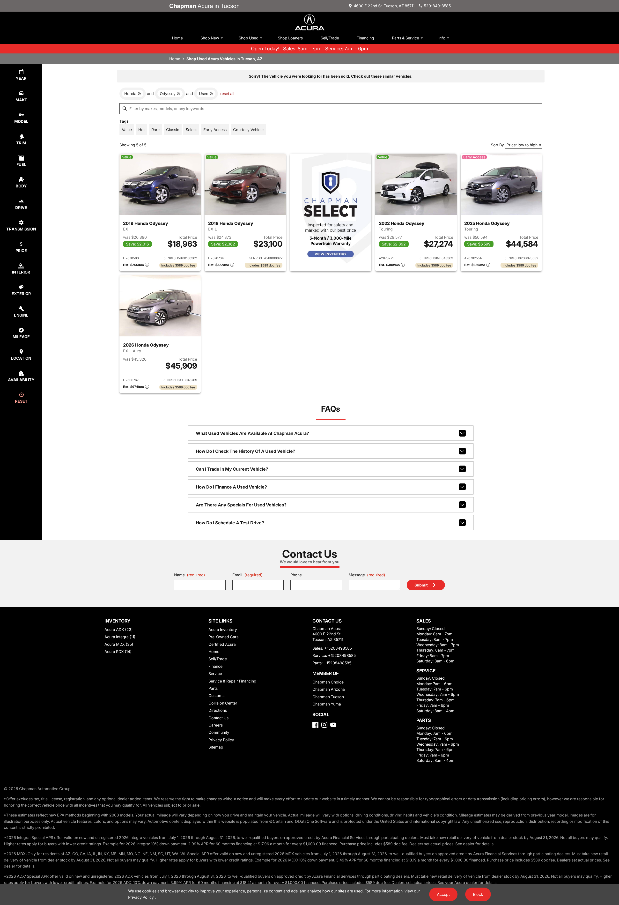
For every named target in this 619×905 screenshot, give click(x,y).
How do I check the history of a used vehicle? (245, 451)
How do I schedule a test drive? (230, 522)
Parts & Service (405, 38)
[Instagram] (324, 725)
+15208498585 (338, 648)
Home (177, 38)
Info (441, 38)
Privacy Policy (221, 739)
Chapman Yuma (326, 704)
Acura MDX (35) (118, 644)
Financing (365, 38)
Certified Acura (222, 644)
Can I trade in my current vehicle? (232, 469)
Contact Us (218, 717)
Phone (296, 574)
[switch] (126, 129)
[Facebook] (315, 725)
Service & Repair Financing (232, 681)
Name (189, 574)
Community (218, 732)
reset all (227, 93)
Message (367, 574)
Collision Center (222, 703)
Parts (213, 688)
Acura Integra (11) (119, 636)
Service (215, 673)
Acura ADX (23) (118, 629)
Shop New (209, 38)
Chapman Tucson (328, 696)
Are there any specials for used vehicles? (241, 504)
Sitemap (215, 747)
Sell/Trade (330, 38)
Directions (217, 710)
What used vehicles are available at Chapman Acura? (252, 433)
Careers (215, 725)
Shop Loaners (290, 38)
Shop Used (248, 38)
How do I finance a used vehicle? (231, 487)
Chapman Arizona (328, 689)
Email (247, 574)
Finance (215, 666)
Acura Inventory (222, 629)
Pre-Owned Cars (223, 636)
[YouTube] (333, 725)
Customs (216, 695)
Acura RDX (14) (118, 651)
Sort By (497, 144)
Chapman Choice (328, 682)
